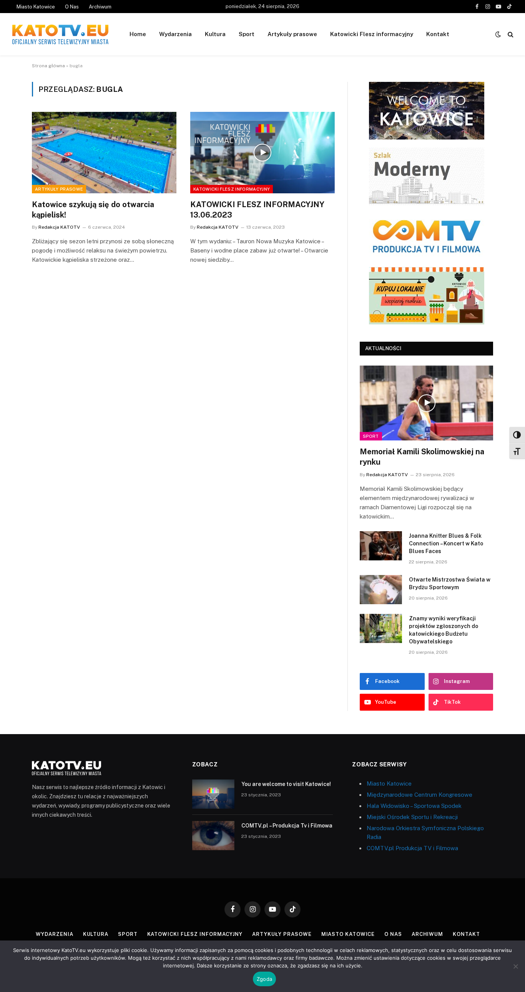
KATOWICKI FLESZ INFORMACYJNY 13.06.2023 (257, 209)
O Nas (72, 7)
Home (138, 34)
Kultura (215, 34)
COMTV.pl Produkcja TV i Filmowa (412, 848)
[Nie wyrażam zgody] (515, 966)
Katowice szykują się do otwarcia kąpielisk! (93, 209)
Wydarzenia (175, 34)
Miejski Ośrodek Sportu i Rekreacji (412, 817)
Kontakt (437, 34)
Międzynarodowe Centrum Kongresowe (419, 794)
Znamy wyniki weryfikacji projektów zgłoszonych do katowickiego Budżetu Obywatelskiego (443, 630)
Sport (246, 34)
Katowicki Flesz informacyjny (371, 34)
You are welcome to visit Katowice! (286, 784)
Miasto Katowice (36, 7)
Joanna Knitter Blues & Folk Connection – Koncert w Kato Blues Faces (446, 543)
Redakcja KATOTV (59, 227)
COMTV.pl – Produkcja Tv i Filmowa (286, 826)
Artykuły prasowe (292, 34)
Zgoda (264, 979)
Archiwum (100, 7)
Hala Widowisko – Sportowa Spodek (414, 806)
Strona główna (48, 65)
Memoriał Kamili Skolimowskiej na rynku (422, 457)
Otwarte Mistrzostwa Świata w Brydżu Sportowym (449, 583)
